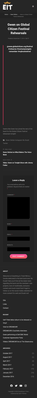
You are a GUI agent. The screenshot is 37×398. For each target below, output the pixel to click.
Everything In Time (23, 391)
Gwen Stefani (13, 14)
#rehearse (12, 49)
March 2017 (7, 365)
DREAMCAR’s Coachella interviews (15, 331)
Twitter (5, 143)
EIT (28, 38)
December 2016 (8, 376)
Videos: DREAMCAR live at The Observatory (18, 342)
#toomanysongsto (24, 49)
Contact (5, 308)
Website (10, 245)
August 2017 (7, 357)
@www (9, 46)
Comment (11, 195)
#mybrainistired (24, 51)
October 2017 (7, 353)
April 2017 (6, 361)
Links (5, 304)
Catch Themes (22, 393)
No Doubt (26, 140)
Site (4, 300)
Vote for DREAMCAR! (10, 327)
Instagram (18, 140)
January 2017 (8, 373)
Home (6, 14)
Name (9, 224)
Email (9, 234)
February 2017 (8, 369)
